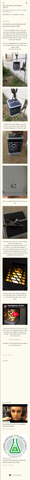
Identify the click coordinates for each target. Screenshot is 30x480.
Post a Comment (10, 429)
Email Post (8, 355)
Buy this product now (15, 339)
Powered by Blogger (16, 475)
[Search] (26, 2)
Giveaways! (15, 14)
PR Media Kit (7, 14)
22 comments (9, 465)
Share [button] (4, 355)
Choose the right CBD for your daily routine (14, 461)
